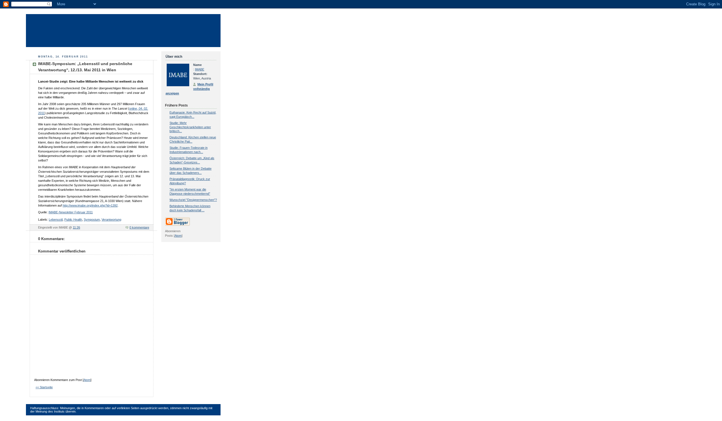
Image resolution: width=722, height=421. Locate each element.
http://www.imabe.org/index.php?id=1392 (90, 205)
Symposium (92, 219)
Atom (87, 380)
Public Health (73, 219)
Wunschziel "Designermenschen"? (193, 199)
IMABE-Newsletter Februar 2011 (71, 212)
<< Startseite (44, 387)
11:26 (76, 227)
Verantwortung (111, 219)
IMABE (199, 69)
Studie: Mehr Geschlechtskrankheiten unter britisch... (190, 127)
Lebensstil (56, 219)
